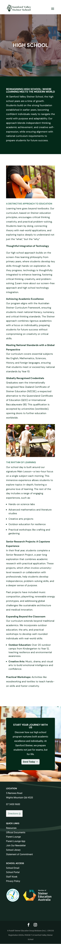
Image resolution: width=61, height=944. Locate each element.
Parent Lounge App (15, 841)
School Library (13, 850)
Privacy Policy (13, 881)
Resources (11, 828)
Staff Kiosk (11, 876)
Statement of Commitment (19, 854)
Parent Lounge (13, 836)
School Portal (13, 872)
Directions (13, 813)
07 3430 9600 (13, 804)
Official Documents (15, 832)
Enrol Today (29, 761)
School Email (12, 868)
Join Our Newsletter (16, 845)
